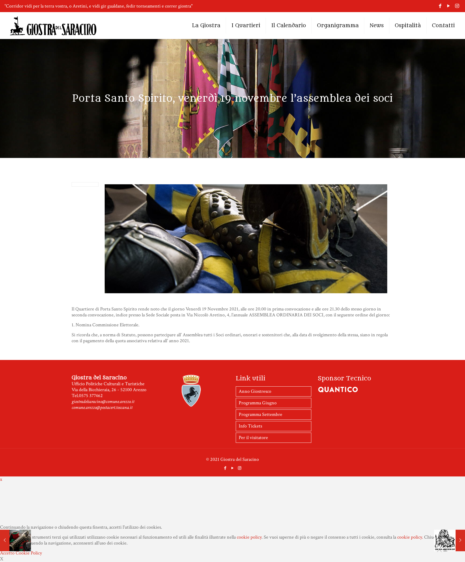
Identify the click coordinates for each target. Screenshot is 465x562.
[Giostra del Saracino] (53, 25)
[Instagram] (457, 6)
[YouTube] (448, 6)
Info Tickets (250, 426)
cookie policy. (410, 537)
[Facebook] (440, 6)
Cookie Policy (29, 553)
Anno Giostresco (255, 391)
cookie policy (249, 537)
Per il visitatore (253, 437)
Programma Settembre (260, 414)
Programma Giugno (258, 403)
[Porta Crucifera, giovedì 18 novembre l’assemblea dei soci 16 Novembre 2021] (15, 540)
